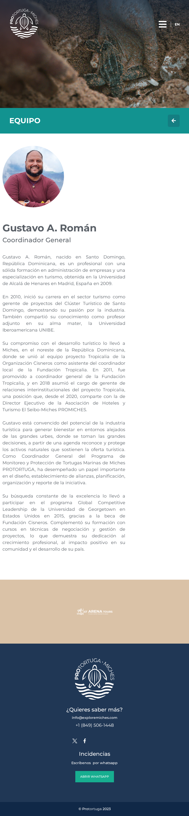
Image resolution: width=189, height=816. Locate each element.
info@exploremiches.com (94, 717)
